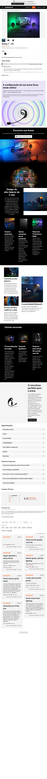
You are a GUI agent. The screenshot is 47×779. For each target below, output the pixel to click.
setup (19, 527)
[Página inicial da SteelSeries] (9, 7)
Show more (9, 530)
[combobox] (17, 522)
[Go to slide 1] (3, 40)
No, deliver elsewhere (29, 3)
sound (11, 527)
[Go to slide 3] (13, 40)
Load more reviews (23, 632)
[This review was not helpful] (19, 546)
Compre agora (33, 420)
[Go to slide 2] (8, 40)
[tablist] (28, 7)
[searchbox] (5, 522)
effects (15, 527)
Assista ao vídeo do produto (24, 136)
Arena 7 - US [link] (17, 10)
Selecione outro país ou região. (35, 64)
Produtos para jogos (6, 10)
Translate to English (8, 567)
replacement (29, 527)
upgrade (23, 527)
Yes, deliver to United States (17, 3)
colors (3, 527)
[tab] (28, 7)
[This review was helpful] (17, 546)
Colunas (12, 10)
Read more (14, 592)
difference (4, 530)
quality (7, 527)
